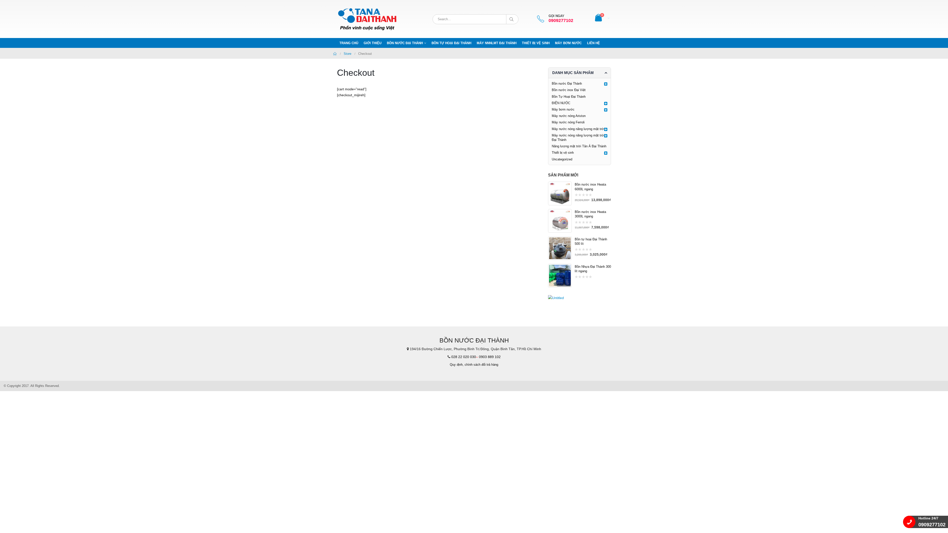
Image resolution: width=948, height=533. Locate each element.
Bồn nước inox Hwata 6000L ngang (590, 187)
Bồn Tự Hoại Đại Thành (451, 43)
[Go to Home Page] (335, 54)
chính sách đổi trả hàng (481, 364)
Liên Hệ (593, 43)
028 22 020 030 (463, 357)
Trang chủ (348, 43)
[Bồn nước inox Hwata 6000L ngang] (560, 193)
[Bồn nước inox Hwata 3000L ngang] (560, 221)
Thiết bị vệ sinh (536, 43)
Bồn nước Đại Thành (405, 43)
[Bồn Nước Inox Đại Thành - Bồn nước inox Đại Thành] (368, 19)
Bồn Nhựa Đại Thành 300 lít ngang (593, 269)
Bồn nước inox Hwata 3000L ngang (590, 214)
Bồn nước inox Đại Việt (569, 90)
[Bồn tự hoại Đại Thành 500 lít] (560, 248)
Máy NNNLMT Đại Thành (496, 43)
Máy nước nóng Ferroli (568, 122)
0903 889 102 (490, 357)
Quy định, (457, 364)
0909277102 (561, 20)
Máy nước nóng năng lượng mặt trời (578, 129)
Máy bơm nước (568, 43)
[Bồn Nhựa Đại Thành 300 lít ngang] (560, 275)
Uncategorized (562, 159)
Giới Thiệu (372, 43)
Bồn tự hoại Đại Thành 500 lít (591, 241)
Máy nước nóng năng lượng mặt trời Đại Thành (578, 137)
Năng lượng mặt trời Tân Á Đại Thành (579, 146)
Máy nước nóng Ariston (569, 116)
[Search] (512, 19)
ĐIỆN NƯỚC (561, 103)
